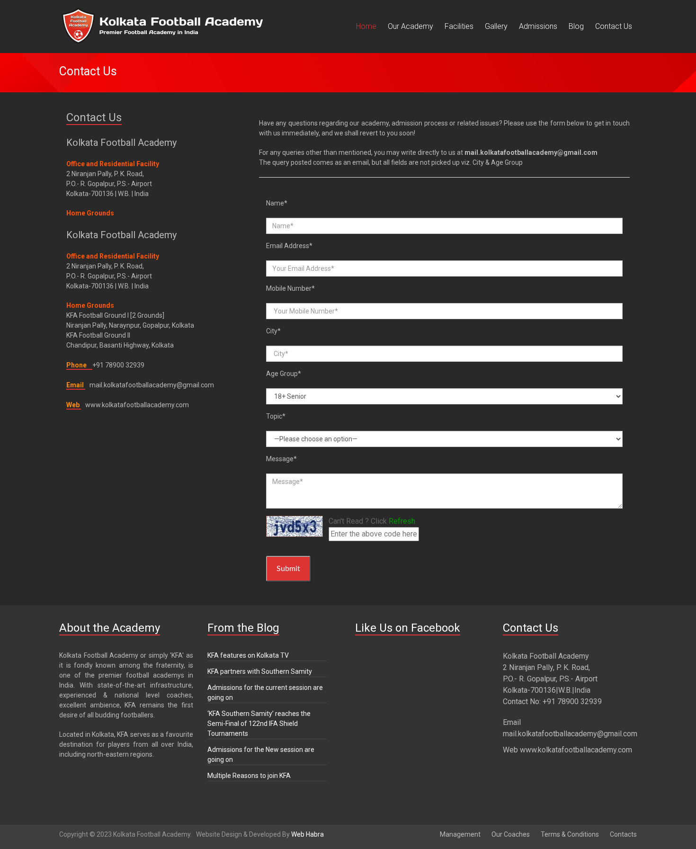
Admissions (538, 26)
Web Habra (307, 834)
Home (366, 26)
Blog (576, 26)
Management (460, 834)
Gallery (496, 26)
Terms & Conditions (570, 834)
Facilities (459, 26)
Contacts (623, 834)
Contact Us (613, 26)
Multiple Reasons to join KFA (249, 775)
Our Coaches (510, 834)
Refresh (402, 521)
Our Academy (410, 26)
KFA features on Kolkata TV (248, 655)
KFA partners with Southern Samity (259, 671)
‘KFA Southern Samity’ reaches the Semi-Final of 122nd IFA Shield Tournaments (259, 723)
